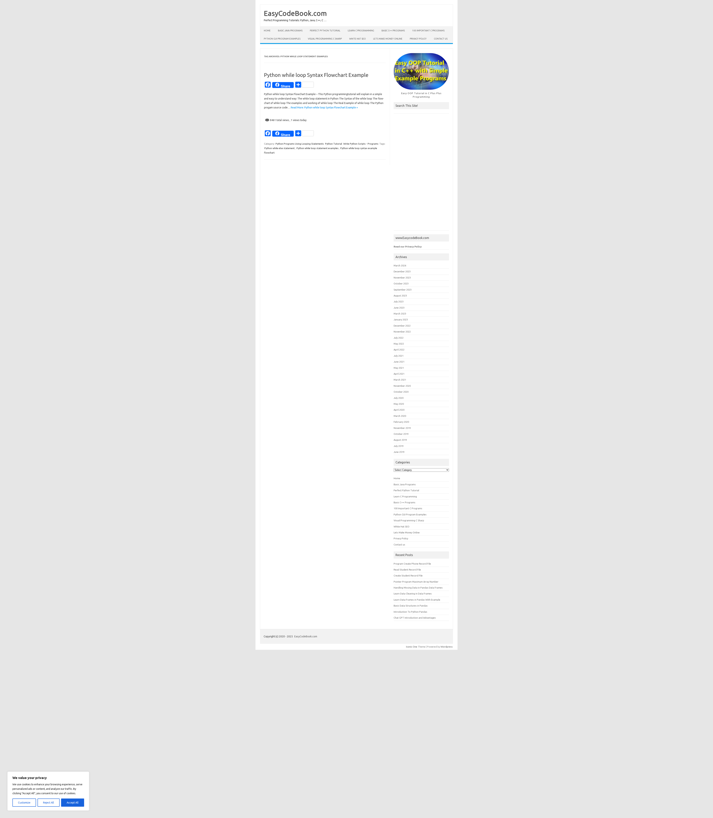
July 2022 (398, 337)
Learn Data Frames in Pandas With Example (417, 599)
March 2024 (400, 265)
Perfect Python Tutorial (325, 30)
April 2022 (399, 349)
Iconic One (411, 646)
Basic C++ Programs (393, 30)
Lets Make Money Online (387, 39)
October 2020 (401, 391)
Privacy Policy (418, 39)
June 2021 (399, 361)
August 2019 (400, 440)
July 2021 (398, 355)
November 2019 (402, 428)
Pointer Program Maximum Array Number (416, 581)
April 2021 (399, 373)
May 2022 (399, 343)
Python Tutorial (333, 143)
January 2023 (401, 319)
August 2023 (400, 295)
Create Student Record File (408, 575)
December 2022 (402, 325)
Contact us (440, 39)
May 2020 (399, 404)
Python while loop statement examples (317, 148)
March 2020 (400, 416)
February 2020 (401, 422)
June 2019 (399, 452)
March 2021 (400, 379)
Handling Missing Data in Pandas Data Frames (418, 587)
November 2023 (402, 277)
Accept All (73, 802)
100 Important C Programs (428, 30)
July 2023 (398, 301)
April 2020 (399, 409)
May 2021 (399, 367)
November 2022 (402, 331)
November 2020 (402, 385)
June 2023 (399, 307)
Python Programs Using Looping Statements (300, 143)
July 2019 (398, 446)
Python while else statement (279, 148)
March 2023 (400, 313)
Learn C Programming (361, 30)
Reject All (48, 802)
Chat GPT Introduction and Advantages (415, 617)
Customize (24, 802)
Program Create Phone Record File (412, 563)
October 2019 (401, 434)
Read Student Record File (407, 569)
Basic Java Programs (290, 30)
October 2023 (401, 283)
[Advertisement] (421, 173)
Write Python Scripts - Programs (360, 143)
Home (267, 30)
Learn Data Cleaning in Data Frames (413, 593)
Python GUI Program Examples (282, 39)
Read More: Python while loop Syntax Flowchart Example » (324, 107)
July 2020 (398, 398)
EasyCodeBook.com (295, 13)
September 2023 (402, 289)
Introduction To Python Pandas (410, 611)
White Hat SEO (357, 39)
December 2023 (402, 271)
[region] (48, 791)
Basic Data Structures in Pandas (411, 605)
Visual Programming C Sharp (325, 39)
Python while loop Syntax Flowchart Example (316, 75)
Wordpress (447, 646)
